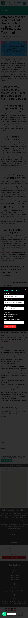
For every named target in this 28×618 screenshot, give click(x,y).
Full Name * (7, 293)
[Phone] (4, 614)
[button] (25, 289)
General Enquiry (9, 316)
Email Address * (8, 299)
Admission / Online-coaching (11, 314)
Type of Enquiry (8, 312)
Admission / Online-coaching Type (12, 319)
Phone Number (7, 306)
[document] (14, 309)
